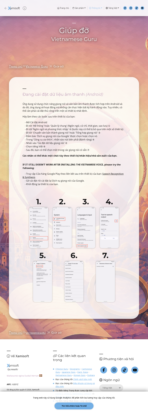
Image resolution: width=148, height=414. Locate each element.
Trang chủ (64, 8)
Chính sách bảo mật (82, 379)
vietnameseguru (36, 332)
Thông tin (95, 8)
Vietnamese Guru (37, 66)
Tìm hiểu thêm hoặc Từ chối (74, 406)
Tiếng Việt (112, 8)
